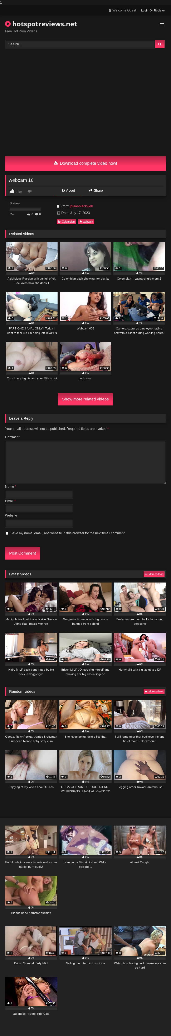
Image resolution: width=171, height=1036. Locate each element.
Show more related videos (85, 399)
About (70, 190)
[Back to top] (158, 1024)
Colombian (68, 221)
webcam (88, 221)
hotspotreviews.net (44, 23)
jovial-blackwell (81, 206)
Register (159, 10)
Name (10, 486)
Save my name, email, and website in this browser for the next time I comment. (67, 533)
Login (144, 10)
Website (11, 515)
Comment (12, 437)
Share (98, 190)
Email (10, 501)
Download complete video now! (88, 163)
